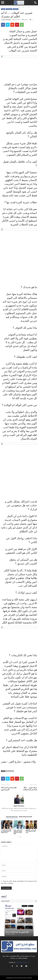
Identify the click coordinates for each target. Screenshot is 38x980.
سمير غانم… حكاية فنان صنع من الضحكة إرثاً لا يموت (31, 831)
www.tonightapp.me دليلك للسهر (17, 932)
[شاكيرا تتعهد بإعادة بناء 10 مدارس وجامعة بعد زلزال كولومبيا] (6, 824)
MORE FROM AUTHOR (25, 817)
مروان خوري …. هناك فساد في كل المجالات (30, 788)
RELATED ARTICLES (12, 817)
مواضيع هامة (9, 9)
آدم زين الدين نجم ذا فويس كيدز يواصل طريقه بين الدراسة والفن (18, 831)
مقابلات (28, 7)
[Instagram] (17, 966)
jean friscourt (7, 19)
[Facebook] (12, 966)
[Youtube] (26, 966)
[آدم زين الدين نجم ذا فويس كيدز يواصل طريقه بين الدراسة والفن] (19, 824)
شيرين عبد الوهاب (9, 771)
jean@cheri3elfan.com (22, 962)
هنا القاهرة (15, 9)
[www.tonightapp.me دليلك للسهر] (19, 916)
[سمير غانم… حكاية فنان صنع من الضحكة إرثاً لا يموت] (31, 824)
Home (2, 7)
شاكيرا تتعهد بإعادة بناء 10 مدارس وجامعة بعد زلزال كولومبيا (6, 831)
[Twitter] (21, 966)
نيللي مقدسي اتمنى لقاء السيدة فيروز (9, 788)
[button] (35, 3)
